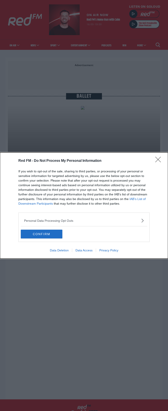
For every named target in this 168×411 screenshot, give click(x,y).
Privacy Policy (108, 250)
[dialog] (84, 205)
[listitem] (84, 220)
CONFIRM (41, 234)
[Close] (159, 161)
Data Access (84, 250)
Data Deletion (59, 250)
